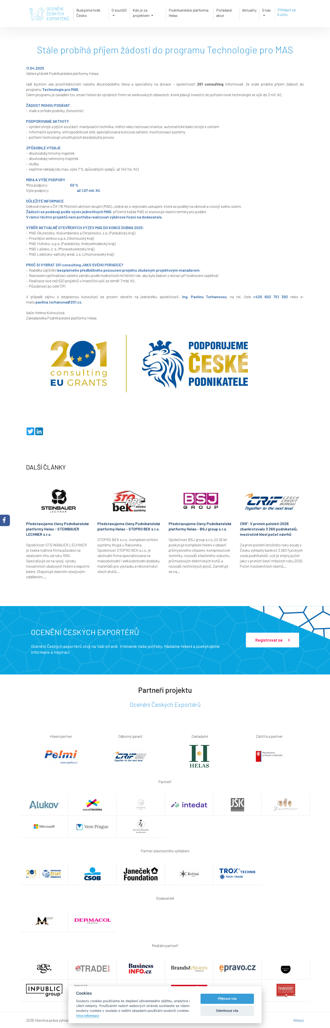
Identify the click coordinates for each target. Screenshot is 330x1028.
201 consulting (210, 84)
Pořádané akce (224, 13)
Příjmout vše (227, 998)
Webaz (298, 1020)
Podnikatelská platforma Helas (188, 13)
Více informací (87, 1016)
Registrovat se (269, 639)
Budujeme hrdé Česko (88, 13)
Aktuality (249, 10)
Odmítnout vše (227, 1011)
